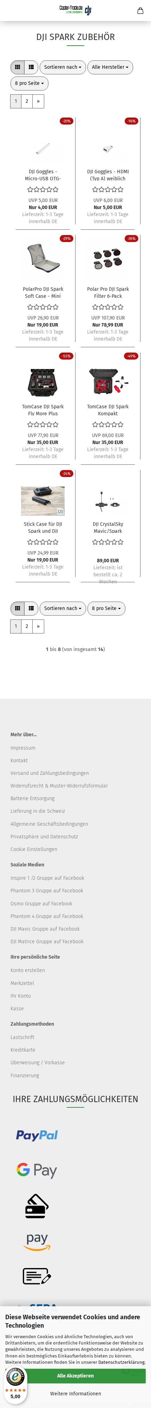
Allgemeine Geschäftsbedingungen (49, 824)
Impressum (23, 748)
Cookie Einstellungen (34, 849)
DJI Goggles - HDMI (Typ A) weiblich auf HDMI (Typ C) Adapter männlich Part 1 (108, 175)
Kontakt (19, 761)
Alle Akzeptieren (75, 1376)
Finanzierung (25, 1076)
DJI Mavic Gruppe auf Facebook (45, 929)
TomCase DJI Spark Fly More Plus (43, 410)
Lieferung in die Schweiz (38, 811)
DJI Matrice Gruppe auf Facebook (47, 942)
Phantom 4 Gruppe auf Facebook (47, 916)
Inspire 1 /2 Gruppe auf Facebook (47, 878)
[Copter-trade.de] (75, 10)
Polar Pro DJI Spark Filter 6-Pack (108, 292)
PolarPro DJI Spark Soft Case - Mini (43, 292)
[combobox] (63, 67)
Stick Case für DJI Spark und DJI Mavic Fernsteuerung (43, 527)
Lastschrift (22, 1037)
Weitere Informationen (75, 1394)
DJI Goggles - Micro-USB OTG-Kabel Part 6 (43, 175)
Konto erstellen (28, 970)
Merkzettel (22, 983)
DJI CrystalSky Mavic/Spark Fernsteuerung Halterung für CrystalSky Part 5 (107, 527)
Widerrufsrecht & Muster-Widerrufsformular (59, 786)
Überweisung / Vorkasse (38, 1063)
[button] (18, 67)
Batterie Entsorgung (32, 799)
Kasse (17, 1009)
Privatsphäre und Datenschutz (44, 837)
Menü (10, 10)
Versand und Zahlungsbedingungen (50, 773)
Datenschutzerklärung (121, 1362)
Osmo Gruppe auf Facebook (41, 904)
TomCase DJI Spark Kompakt (108, 410)
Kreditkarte (23, 1050)
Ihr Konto (21, 996)
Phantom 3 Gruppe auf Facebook (47, 891)
